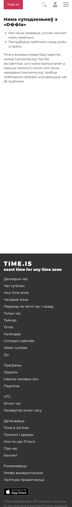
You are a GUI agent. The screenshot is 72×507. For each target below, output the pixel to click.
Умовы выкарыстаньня (23, 473)
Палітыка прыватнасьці (24, 480)
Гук (6, 355)
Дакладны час (16, 279)
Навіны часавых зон (21, 379)
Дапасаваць (14, 421)
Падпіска (12, 386)
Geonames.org (26, 59)
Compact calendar (19, 341)
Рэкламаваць (15, 466)
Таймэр (10, 320)
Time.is (13, 4)
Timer (8, 327)
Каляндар (12, 334)
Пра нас (11, 449)
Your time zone (16, 293)
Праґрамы (13, 365)
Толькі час (12, 313)
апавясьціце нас (54, 77)
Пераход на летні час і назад (29, 306)
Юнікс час (12, 403)
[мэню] (65, 5)
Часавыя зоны (16, 300)
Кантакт (11, 455)
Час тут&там (14, 286)
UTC (7, 397)
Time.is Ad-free (16, 428)
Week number (16, 348)
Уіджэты (11, 372)
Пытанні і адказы (18, 435)
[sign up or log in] (55, 6)
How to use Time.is (19, 442)
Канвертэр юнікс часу (23, 410)
